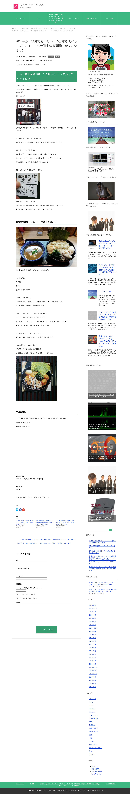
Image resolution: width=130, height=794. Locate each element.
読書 (90, 751)
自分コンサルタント (95, 748)
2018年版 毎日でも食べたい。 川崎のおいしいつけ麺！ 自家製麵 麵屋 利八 (44, 543)
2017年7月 (92, 683)
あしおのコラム (92, 18)
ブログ (38, 18)
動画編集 (92, 725)
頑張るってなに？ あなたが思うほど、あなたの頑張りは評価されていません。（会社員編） (101, 490)
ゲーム (91, 702)
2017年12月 (93, 667)
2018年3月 (92, 657)
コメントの (97, 771)
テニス (91, 705)
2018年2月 (92, 661)
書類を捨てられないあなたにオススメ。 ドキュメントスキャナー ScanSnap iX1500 (102, 518)
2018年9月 (92, 638)
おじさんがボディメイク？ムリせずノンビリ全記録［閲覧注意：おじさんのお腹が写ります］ (56, 18)
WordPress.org (96, 774)
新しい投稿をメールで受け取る (27, 598)
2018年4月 (92, 654)
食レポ (57, 56)
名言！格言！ (93, 728)
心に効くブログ (74, 18)
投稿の (95, 769)
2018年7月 (92, 644)
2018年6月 (92, 647)
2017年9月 (92, 677)
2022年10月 (93, 608)
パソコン (92, 708)
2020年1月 (92, 625)
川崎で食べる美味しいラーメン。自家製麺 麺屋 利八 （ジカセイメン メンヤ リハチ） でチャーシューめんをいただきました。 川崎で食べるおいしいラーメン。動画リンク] (102, 559)
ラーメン (50, 56)
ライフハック (93, 715)
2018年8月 (92, 641)
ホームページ (21, 18)
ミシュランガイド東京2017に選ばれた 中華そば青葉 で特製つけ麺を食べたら (24, 522)
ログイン (94, 766)
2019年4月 (92, 631)
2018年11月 (93, 634)
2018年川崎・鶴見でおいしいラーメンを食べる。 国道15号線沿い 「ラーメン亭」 (47, 539)
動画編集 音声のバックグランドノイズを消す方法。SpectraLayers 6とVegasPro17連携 (101, 426)
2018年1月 (92, 664)
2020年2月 (92, 621)
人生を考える (93, 718)
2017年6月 (92, 687)
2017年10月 (93, 674)
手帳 (90, 735)
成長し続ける (93, 731)
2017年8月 (92, 680)
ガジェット (92, 699)
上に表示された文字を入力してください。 (29, 588)
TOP (40, 28)
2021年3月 (92, 615)
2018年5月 (92, 651)
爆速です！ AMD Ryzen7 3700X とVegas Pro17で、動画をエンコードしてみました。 (107, 341)
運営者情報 (109, 18)
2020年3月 (92, 618)
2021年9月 (92, 612)
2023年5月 (92, 605)
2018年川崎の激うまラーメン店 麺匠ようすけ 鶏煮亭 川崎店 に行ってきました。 (65, 522)
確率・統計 (92, 744)
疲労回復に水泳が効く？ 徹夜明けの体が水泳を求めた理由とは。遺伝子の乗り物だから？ (107, 270)
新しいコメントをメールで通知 (27, 594)
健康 (90, 722)
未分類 (91, 741)
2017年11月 (93, 670)
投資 (90, 738)
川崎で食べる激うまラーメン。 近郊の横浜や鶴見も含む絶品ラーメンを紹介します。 (45, 522)
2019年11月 (93, 628)
